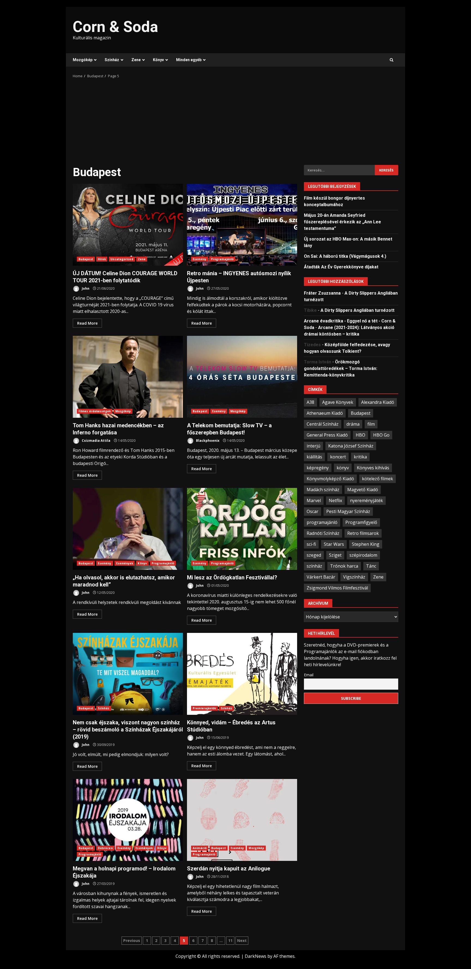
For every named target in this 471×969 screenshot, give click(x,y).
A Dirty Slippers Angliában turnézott (357, 310)
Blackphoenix (207, 440)
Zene (136, 60)
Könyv (158, 60)
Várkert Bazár (321, 577)
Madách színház (323, 489)
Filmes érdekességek (94, 411)
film (371, 424)
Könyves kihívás (373, 467)
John (85, 288)
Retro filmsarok (363, 533)
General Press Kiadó (327, 435)
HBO (360, 435)
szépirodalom (363, 555)
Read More (87, 323)
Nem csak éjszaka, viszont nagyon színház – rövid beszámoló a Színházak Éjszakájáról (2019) (128, 674)
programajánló (322, 522)
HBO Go (381, 435)
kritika (360, 457)
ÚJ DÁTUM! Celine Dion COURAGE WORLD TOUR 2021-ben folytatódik (128, 225)
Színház (112, 60)
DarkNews (255, 956)
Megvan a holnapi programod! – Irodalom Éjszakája (128, 820)
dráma (353, 424)
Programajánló (222, 259)
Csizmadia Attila (95, 440)
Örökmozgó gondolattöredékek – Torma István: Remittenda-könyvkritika (340, 368)
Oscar (312, 511)
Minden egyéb (188, 60)
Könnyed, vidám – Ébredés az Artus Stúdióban (242, 674)
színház (314, 566)
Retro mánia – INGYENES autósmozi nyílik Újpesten (242, 225)
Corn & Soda (115, 27)
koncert (338, 457)
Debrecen (105, 848)
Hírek (102, 259)
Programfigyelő (361, 522)
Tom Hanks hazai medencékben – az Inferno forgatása (128, 377)
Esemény (199, 259)
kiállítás (314, 457)
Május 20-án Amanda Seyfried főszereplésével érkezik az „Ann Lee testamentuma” (342, 221)
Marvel (314, 500)
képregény (318, 467)
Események (124, 563)
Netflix (335, 500)
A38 (310, 402)
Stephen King (365, 544)
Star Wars (334, 544)
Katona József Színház (350, 446)
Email (308, 674)
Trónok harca (344, 566)
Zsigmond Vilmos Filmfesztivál (337, 588)
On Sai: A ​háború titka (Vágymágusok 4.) (345, 256)
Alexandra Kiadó (377, 402)
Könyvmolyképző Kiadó (330, 478)
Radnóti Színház (323, 533)
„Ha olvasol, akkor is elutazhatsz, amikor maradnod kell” (128, 529)
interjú (313, 446)
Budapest (85, 259)
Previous (131, 940)
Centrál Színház (323, 424)
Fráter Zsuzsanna (322, 292)
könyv (343, 467)
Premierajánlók (204, 708)
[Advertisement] (235, 120)
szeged (314, 555)
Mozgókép (82, 60)
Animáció (200, 848)
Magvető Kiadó (362, 489)
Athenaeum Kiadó (325, 413)
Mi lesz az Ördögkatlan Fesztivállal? (242, 529)
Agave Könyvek (337, 402)
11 (230, 940)
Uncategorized (121, 259)
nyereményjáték (366, 500)
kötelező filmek (377, 478)
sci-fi (311, 544)
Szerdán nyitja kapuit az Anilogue (242, 820)
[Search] (391, 60)
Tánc (371, 566)
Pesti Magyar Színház (348, 511)
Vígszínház (354, 577)
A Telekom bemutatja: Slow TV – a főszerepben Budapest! (242, 377)
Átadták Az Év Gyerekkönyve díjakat (341, 266)
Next (242, 940)
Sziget (335, 555)
